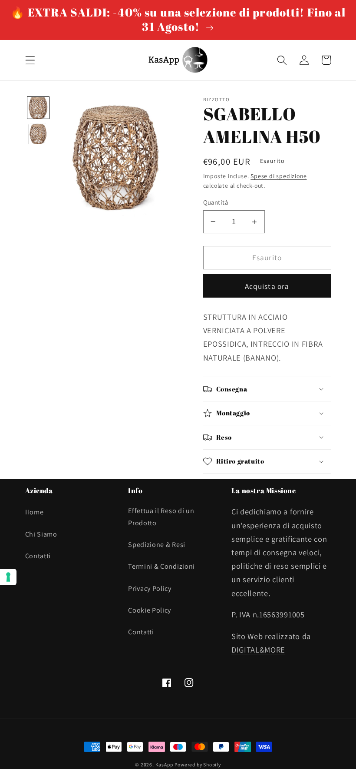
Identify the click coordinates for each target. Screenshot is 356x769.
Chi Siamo (41, 534)
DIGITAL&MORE (258, 649)
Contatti (38, 555)
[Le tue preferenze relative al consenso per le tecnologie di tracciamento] (8, 577)
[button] (30, 60)
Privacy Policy (149, 588)
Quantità (215, 202)
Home (34, 512)
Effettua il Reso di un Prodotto (161, 516)
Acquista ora (267, 286)
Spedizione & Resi (156, 544)
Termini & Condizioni (161, 566)
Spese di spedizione (279, 176)
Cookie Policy (149, 610)
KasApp (164, 764)
